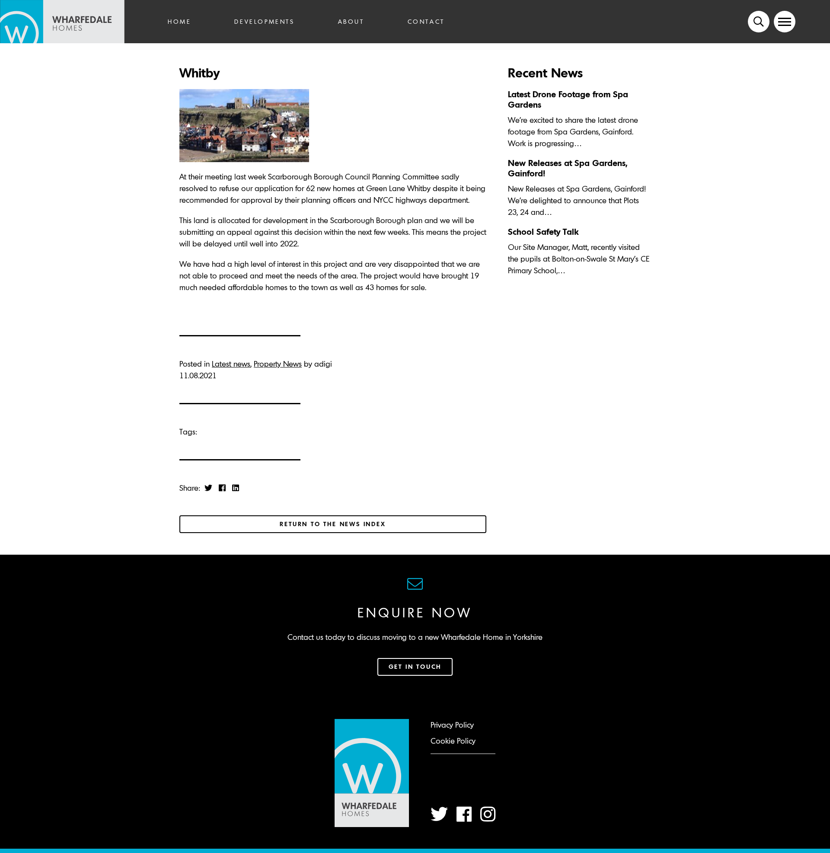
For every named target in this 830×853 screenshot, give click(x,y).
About (351, 22)
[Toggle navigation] (784, 21)
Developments (264, 22)
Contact (426, 22)
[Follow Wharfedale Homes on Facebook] (464, 814)
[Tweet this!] (208, 488)
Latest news (231, 364)
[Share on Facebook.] (222, 488)
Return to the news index (333, 524)
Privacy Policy (452, 725)
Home (179, 22)
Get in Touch (415, 667)
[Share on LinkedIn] (235, 488)
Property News (278, 364)
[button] (758, 21)
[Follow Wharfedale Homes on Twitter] (439, 814)
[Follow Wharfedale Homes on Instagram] (487, 814)
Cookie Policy (453, 741)
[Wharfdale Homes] (73, 21)
